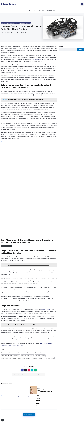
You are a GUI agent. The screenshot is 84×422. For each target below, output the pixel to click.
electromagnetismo (46, 309)
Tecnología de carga (37, 358)
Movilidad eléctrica (40, 355)
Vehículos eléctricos (49, 358)
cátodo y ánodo (36, 59)
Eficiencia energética (6, 352)
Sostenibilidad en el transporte (8, 358)
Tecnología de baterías (24, 358)
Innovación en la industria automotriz (10, 355)
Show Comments (28, 414)
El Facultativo (8, 4)
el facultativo (16, 352)
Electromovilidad (26, 352)
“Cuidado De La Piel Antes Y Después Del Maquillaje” (47, 390)
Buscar (61, 46)
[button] (6, 246)
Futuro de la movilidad (37, 352)
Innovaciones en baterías (27, 355)
